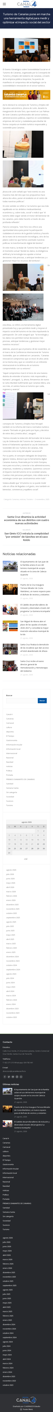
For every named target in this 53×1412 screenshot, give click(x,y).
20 (26, 844)
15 (38, 839)
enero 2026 (10, 900)
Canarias (15, 499)
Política (9, 770)
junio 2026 (10, 878)
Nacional (9, 757)
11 (15, 839)
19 (21, 844)
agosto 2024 (11, 974)
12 (21, 839)
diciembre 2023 (12, 1008)
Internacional (11, 753)
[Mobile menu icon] (4, 4)
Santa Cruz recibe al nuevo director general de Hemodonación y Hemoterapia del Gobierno (34, 666)
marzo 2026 (11, 891)
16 (44, 839)
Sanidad (9, 783)
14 (32, 839)
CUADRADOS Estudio (32, 1406)
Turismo (29, 499)
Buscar (9, 695)
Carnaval (10, 723)
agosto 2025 (11, 922)
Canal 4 (9, 714)
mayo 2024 (10, 987)
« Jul (25, 858)
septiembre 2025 (13, 917)
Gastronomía (11, 740)
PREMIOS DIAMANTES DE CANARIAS (20, 779)
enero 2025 (10, 952)
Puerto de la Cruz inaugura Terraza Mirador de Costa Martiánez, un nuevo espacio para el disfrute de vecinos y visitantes (35, 590)
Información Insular (14, 744)
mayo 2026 (10, 883)
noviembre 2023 (12, 1013)
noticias (23, 499)
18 (15, 844)
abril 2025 (10, 939)
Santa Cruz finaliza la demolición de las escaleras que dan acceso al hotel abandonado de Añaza (34, 647)
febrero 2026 (11, 896)
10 (9, 839)
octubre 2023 (11, 1017)
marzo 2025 (11, 943)
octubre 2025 (11, 913)
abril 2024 (10, 991)
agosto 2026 (11, 870)
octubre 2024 (11, 965)
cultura (9, 727)
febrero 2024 (11, 1000)
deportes (10, 731)
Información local (13, 749)
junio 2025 (10, 930)
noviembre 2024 (12, 961)
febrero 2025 (11, 948)
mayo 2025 (10, 935)
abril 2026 (10, 887)
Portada (9, 775)
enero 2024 (10, 1004)
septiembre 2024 (13, 969)
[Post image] (10, 566)
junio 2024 (10, 982)
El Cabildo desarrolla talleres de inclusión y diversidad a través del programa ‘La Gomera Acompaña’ (35, 608)
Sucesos (9, 801)
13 (26, 839)
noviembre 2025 (12, 909)
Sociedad (10, 796)
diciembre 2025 (12, 904)
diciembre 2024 (12, 956)
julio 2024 (10, 978)
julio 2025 (10, 926)
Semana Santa (12, 788)
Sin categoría (11, 792)
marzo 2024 (11, 995)
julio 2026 (10, 874)
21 (32, 844)
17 (9, 844)
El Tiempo (10, 736)
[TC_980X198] (26, 99)
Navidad (9, 762)
